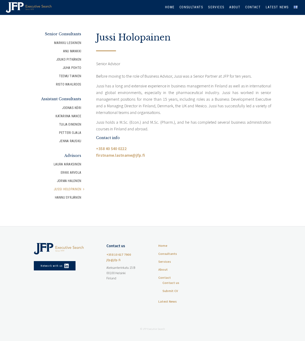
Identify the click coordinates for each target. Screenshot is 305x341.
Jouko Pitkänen (68, 59)
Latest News (277, 7)
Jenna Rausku (70, 141)
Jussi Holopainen (67, 189)
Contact (253, 7)
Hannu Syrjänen (68, 197)
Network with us (52, 265)
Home (169, 7)
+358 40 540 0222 (111, 148)
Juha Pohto (72, 68)
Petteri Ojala (70, 133)
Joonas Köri (71, 108)
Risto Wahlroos (68, 84)
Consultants (191, 7)
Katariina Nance (68, 116)
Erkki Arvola (71, 173)
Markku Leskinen (67, 43)
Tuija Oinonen (70, 124)
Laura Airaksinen (67, 164)
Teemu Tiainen (70, 76)
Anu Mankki (72, 51)
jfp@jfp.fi (113, 260)
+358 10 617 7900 (118, 254)
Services (216, 7)
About (234, 7)
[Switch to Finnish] (295, 7)
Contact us (170, 283)
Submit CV (170, 291)
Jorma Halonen (69, 181)
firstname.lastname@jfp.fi (120, 155)
